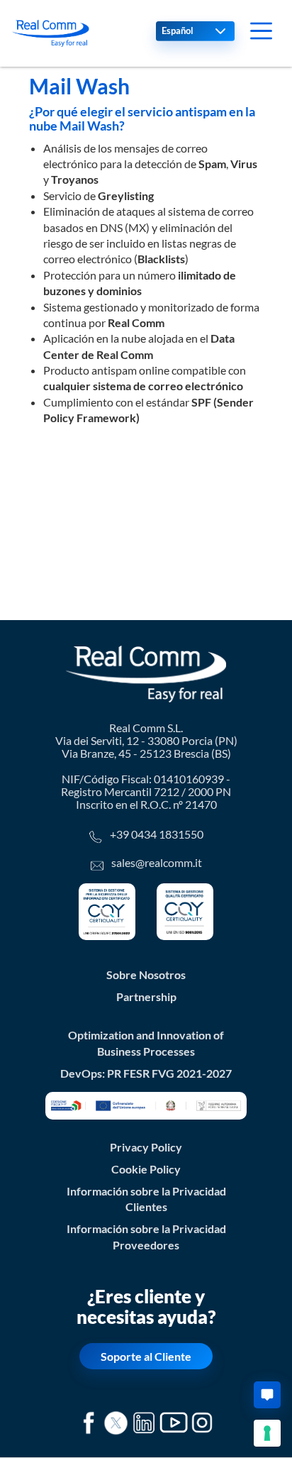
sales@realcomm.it (156, 862)
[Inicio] (50, 33)
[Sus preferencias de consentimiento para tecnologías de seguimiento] (267, 1433)
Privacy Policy (146, 1147)
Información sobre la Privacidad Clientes (146, 1199)
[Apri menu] (261, 30)
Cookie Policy (146, 1169)
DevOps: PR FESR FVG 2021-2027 (146, 1073)
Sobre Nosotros (146, 974)
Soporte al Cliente (146, 1356)
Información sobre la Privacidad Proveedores (146, 1237)
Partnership (146, 996)
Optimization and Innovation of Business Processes (146, 1043)
